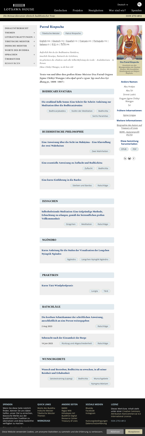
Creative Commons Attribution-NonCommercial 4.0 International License (126, 414)
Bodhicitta (103, 111)
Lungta (94, 291)
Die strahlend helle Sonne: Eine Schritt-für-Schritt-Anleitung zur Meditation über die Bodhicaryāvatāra (76, 103)
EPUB (123, 149)
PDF (134, 149)
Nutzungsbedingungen (97, 421)
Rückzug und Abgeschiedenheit (77, 343)
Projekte (78, 10)
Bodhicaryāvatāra (57, 111)
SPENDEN (7, 404)
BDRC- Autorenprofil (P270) (129, 133)
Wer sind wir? (117, 10)
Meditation (86, 224)
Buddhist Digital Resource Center (69, 417)
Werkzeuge (43, 420)
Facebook (90, 410)
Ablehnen (115, 431)
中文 (54, 44)
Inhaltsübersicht (16, 28)
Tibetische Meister (51, 33)
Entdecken (60, 10)
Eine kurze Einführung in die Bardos (61, 180)
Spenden (136, 10)
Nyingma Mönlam (99, 383)
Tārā (106, 291)
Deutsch (56, 40)
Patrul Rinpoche (73, 33)
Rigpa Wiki (67, 410)
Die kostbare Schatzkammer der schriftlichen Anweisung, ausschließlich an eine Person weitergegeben (72, 319)
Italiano (43, 44)
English (43, 40)
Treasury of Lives (70, 421)
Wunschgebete (101, 378)
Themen (41, 416)
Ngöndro (71, 259)
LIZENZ (114, 404)
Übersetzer (12, 59)
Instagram (90, 413)
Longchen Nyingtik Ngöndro (95, 259)
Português (98, 40)
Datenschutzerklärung (96, 423)
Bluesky (89, 408)
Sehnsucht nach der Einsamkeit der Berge (64, 338)
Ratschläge (103, 185)
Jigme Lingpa (129, 115)
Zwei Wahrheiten (100, 151)
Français (84, 40)
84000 (64, 408)
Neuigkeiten (96, 10)
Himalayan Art (68, 413)
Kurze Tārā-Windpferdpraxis (57, 285)
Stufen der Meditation (82, 111)
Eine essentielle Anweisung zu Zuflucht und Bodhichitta (72, 163)
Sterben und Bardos (82, 185)
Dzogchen (70, 224)
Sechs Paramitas (100, 116)
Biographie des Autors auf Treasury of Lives (129, 126)
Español (70, 40)
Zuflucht (88, 168)
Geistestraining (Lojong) (61, 378)
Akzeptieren (134, 431)
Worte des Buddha (17, 50)
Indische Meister (45, 410)
